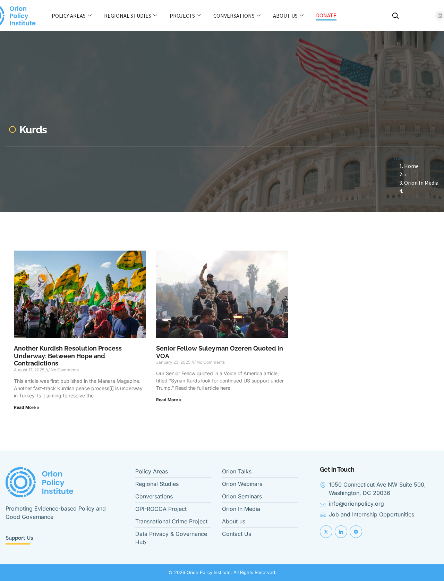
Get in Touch (337, 469)
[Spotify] (356, 531)
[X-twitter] (326, 531)
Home (411, 165)
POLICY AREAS (69, 15)
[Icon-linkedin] (341, 531)
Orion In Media (421, 182)
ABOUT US (285, 15)
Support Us (19, 538)
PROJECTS (182, 15)
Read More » (27, 407)
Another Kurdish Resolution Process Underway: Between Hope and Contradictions (68, 356)
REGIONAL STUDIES (127, 15)
